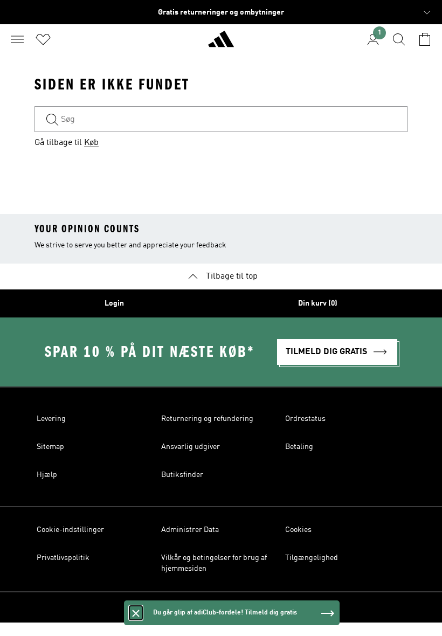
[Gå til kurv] (425, 39)
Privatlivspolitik (63, 558)
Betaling (299, 447)
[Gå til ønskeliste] (43, 39)
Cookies (298, 530)
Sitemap (50, 447)
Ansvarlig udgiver (190, 447)
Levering (51, 419)
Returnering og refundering (207, 419)
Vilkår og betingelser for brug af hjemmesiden (214, 563)
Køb (91, 143)
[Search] (399, 39)
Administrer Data (190, 530)
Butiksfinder (182, 475)
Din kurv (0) (317, 303)
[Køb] (221, 44)
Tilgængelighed (311, 558)
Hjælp (47, 475)
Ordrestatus (305, 419)
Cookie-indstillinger (70, 530)
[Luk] (135, 613)
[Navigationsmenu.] (17, 39)
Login (114, 303)
